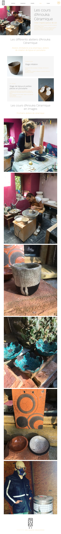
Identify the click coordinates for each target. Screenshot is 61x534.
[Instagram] (29, 528)
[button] (58, 2)
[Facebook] (31, 528)
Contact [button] (26, 529)
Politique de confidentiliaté (39, 529)
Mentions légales (31, 529)
